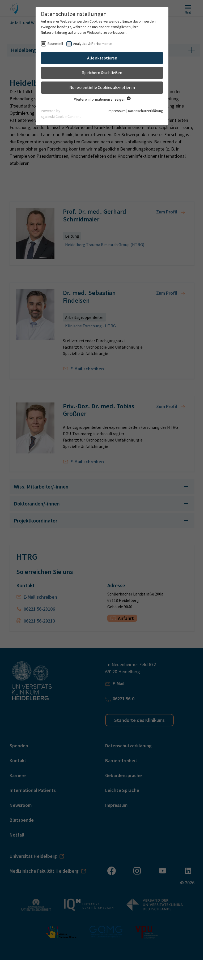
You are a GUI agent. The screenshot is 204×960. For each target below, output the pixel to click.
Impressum (115, 110)
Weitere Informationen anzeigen (98, 99)
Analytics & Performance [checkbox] (90, 43)
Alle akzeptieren (100, 58)
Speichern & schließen (100, 72)
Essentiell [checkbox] (53, 43)
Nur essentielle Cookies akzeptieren (100, 87)
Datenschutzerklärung (143, 110)
